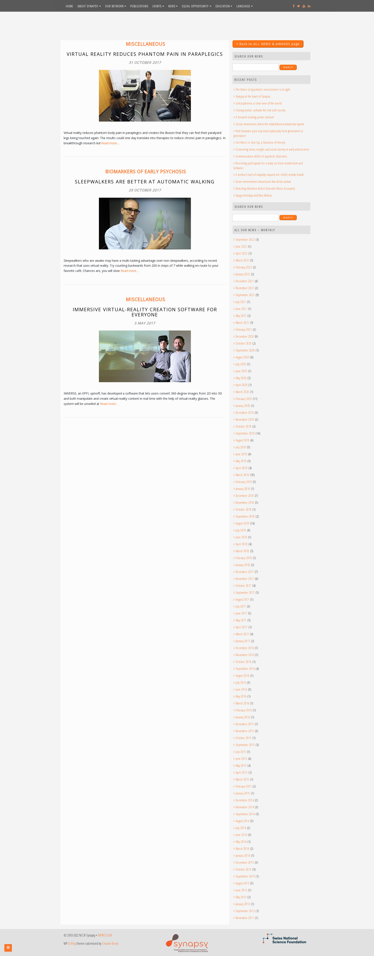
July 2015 (241, 752)
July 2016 (241, 682)
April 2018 (242, 544)
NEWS (171, 6)
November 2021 (245, 288)
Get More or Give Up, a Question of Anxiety (260, 142)
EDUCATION (223, 6)
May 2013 (241, 897)
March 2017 (242, 634)
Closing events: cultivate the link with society (260, 110)
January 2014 (243, 855)
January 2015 (243, 793)
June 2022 (241, 246)
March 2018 (242, 551)
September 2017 (245, 592)
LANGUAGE (243, 6)
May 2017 (241, 620)
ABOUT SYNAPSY (87, 6)
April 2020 (242, 385)
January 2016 (243, 717)
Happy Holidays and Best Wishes (254, 195)
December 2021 (245, 281)
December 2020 (245, 336)
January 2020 (243, 406)
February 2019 (244, 482)
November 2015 (245, 731)
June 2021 (241, 309)
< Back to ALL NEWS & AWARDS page (268, 44)
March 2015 (242, 779)
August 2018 (242, 523)
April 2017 (242, 627)
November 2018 (245, 502)
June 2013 (241, 890)
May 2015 (241, 766)
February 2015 (244, 786)
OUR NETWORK (114, 6)
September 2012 (245, 911)
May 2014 (241, 842)
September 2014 (245, 814)
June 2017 (241, 613)
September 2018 (245, 516)
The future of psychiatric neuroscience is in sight (263, 89)
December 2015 (245, 724)
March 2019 (242, 475)
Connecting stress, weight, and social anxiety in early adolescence (272, 149)
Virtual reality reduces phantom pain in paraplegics (145, 54)
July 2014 (241, 828)
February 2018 (244, 558)
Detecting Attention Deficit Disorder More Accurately (265, 188)
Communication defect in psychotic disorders (261, 156)
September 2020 (245, 350)
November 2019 (245, 419)
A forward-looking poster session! (255, 117)
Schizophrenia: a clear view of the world (259, 103)
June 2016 (241, 689)
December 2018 (245, 496)
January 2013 (243, 904)
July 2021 (241, 302)
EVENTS (157, 6)
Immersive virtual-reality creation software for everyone (145, 312)
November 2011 (245, 918)
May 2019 (241, 461)
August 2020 (242, 357)
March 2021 (242, 323)
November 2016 (245, 655)
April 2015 (242, 772)
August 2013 (242, 883)
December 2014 (245, 800)
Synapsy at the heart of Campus (253, 96)
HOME (69, 6)
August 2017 (242, 599)
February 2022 (244, 267)
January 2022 (243, 274)
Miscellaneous (145, 44)
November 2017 (245, 579)
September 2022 (245, 239)
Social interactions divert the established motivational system (270, 124)
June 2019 (241, 454)
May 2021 (241, 316)
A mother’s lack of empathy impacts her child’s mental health (270, 175)
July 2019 (241, 447)
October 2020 (243, 343)
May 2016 (241, 696)
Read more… (110, 143)
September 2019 (245, 433)
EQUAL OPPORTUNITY (195, 6)
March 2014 (242, 849)
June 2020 (241, 371)
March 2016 (242, 703)
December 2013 (245, 862)
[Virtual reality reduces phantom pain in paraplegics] (145, 96)
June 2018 (241, 537)
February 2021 (244, 329)
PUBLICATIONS (139, 6)
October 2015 (243, 738)
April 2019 (242, 468)
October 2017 (243, 586)
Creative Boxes (110, 943)
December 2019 (245, 413)
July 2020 (241, 364)
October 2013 (243, 869)
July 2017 (241, 606)
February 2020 (244, 399)
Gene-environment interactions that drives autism (263, 182)
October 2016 (243, 662)
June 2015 (241, 759)
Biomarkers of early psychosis (145, 171)
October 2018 (243, 509)
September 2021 (245, 295)
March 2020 (242, 392)
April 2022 (242, 253)
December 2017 (245, 572)
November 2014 (245, 807)
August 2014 (242, 821)
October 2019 (243, 426)
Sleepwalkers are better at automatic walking (145, 181)
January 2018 (243, 565)
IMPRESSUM (105, 935)
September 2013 (245, 876)
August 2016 (242, 676)
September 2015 (245, 745)
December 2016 (245, 648)
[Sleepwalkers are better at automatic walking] (145, 223)
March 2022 (242, 260)
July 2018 (241, 530)
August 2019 (242, 440)
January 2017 (243, 641)
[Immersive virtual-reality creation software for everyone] (145, 356)
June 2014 (241, 835)
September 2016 (245, 669)
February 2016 (244, 710)
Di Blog (72, 943)
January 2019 (243, 489)
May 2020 (241, 378)
